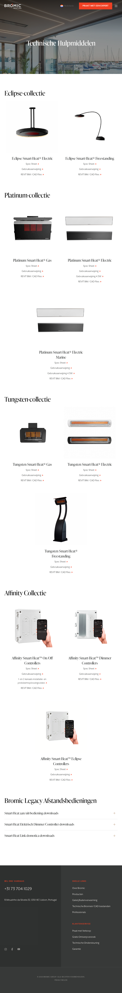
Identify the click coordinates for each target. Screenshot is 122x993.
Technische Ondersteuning (85, 943)
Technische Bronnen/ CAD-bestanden (91, 906)
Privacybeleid (61, 980)
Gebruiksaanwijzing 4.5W (88, 276)
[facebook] (12, 949)
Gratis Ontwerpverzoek (84, 937)
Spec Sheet (31, 164)
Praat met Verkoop (81, 931)
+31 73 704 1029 (18, 889)
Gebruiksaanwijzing (31, 169)
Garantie (76, 949)
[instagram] (5, 949)
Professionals (79, 912)
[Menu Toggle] (116, 5)
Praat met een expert (96, 6)
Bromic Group (49, 977)
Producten (77, 894)
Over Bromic (78, 888)
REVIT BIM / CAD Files (31, 174)
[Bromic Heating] (13, 6)
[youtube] (18, 949)
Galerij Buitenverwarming (84, 900)
